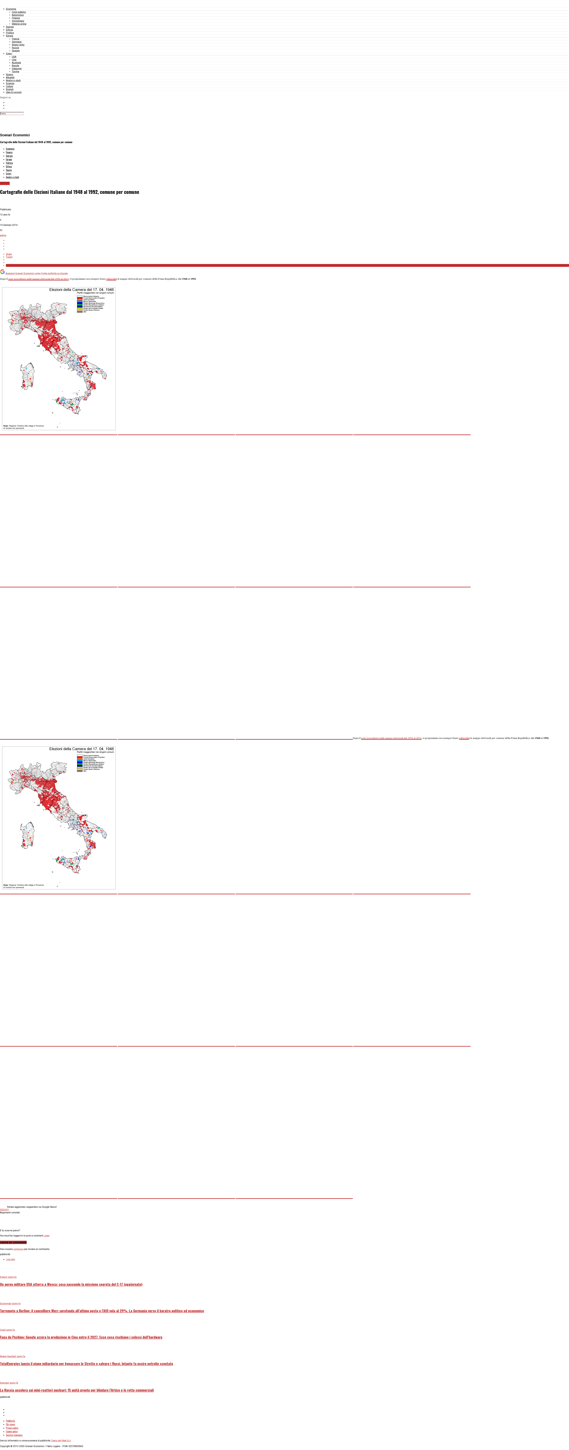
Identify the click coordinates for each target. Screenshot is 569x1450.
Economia (11, 9)
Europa (9, 35)
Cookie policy (12, 1431)
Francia (15, 38)
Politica (10, 32)
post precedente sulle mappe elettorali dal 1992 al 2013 (38, 278)
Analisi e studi (13, 80)
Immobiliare (18, 21)
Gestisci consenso (14, 1435)
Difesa (9, 29)
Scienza (10, 83)
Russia (15, 47)
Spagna (16, 50)
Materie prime (19, 23)
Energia (10, 26)
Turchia (15, 71)
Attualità (10, 77)
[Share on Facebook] (287, 240)
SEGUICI (4, 1209)
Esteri (9, 53)
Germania (16, 41)
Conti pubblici (19, 12)
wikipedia (111, 278)
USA (14, 56)
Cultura (9, 86)
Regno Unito (18, 44)
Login (46, 1235)
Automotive (18, 15)
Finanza (16, 18)
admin (3, 235)
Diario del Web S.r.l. (61, 1440)
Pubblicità (10, 1421)
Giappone (17, 68)
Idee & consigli (13, 92)
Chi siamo (10, 1424)
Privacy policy (12, 1428)
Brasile (15, 65)
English (9, 89)
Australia (16, 62)
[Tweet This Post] (287, 243)
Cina (14, 59)
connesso (18, 1249)
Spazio (9, 74)
